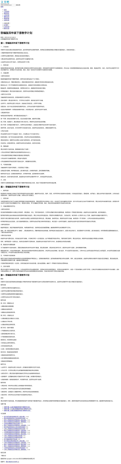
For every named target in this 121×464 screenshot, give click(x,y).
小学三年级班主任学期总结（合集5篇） (15, 442)
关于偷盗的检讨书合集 (10, 439)
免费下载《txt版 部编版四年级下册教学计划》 (17, 407)
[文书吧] (5, 3)
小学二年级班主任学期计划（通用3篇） (15, 449)
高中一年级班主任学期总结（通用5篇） (15, 446)
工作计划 (6, 15)
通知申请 (6, 18)
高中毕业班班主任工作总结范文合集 (14, 418)
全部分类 (6, 20)
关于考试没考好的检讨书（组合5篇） (15, 441)
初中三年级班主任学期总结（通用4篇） (15, 421)
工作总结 (6, 11)
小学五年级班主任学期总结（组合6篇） (15, 434)
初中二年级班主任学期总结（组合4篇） (15, 420)
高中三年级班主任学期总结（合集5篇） (15, 430)
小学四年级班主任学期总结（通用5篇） (15, 432)
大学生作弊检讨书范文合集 (12, 423)
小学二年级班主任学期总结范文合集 (14, 428)
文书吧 (6, 25)
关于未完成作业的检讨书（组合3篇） (15, 416)
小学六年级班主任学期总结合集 (13, 437)
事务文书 (6, 16)
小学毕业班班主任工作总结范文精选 (14, 447)
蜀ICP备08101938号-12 (12, 461)
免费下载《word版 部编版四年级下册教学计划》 (18, 408)
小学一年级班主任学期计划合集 (13, 435)
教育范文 (6, 13)
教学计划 (6, 28)
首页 (5, 9)
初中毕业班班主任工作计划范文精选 (14, 427)
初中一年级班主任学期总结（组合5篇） (15, 444)
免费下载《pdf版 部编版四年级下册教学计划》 (17, 410)
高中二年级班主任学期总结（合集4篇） (15, 425)
